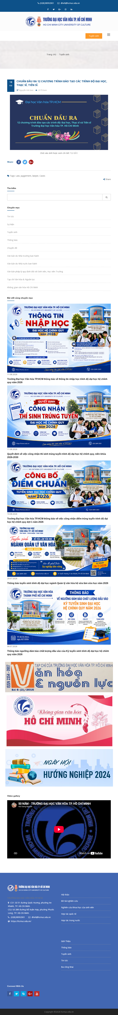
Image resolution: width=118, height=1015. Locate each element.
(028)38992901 (46, 3)
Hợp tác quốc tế (68, 913)
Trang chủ (51, 54)
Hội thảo (65, 894)
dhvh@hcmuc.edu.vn (70, 3)
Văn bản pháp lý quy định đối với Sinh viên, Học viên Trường (35, 271)
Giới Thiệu (66, 941)
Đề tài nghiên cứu (69, 901)
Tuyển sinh (94, 36)
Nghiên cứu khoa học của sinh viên (77, 907)
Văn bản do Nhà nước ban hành (22, 263)
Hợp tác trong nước (70, 920)
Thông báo (12, 240)
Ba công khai (67, 967)
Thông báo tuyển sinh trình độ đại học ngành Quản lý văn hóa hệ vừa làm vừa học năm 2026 (57, 583)
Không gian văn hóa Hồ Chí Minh (22, 287)
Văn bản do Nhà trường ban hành (23, 255)
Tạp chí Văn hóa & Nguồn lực (21, 279)
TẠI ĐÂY (74, 153)
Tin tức (10, 216)
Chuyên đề (12, 248)
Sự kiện (10, 224)
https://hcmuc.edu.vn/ (21, 921)
